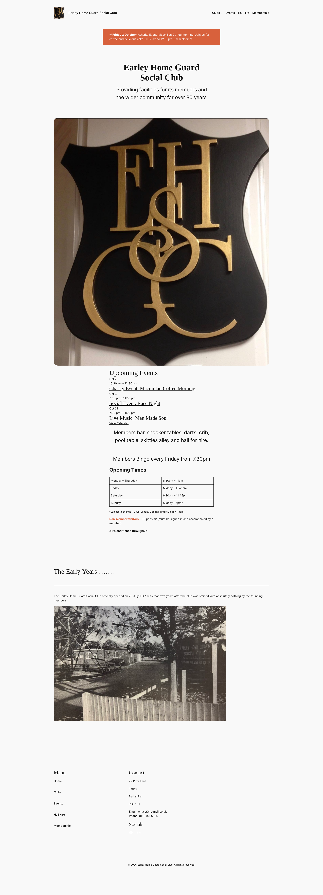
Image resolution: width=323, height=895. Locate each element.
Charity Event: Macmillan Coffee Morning (152, 388)
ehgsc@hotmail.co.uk (152, 811)
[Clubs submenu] (221, 13)
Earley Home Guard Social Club (92, 13)
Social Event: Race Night (134, 403)
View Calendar (119, 423)
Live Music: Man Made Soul (138, 418)
